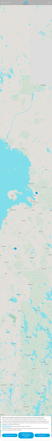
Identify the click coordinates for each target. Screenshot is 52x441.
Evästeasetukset (42, 435)
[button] (49, 2)
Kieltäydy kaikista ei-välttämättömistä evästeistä (26, 435)
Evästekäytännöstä (6, 426)
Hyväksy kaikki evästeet (9, 435)
